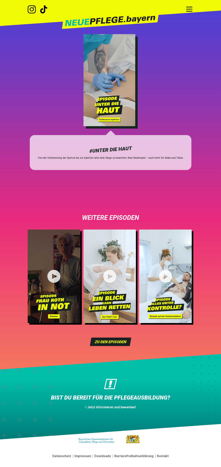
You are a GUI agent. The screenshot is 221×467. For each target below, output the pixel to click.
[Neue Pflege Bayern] (110, 20)
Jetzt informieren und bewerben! (111, 407)
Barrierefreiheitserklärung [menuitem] (134, 456)
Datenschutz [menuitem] (61, 456)
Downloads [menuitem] (102, 456)
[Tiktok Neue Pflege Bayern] (44, 9)
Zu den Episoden (110, 342)
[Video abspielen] (109, 80)
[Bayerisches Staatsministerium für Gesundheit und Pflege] (110, 439)
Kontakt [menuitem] (163, 456)
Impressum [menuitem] (83, 456)
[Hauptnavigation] (189, 9)
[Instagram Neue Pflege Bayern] (33, 9)
